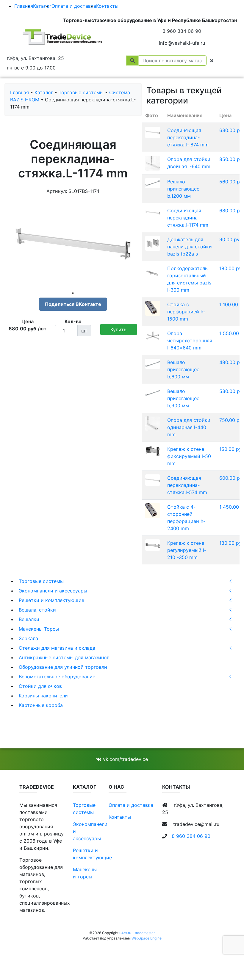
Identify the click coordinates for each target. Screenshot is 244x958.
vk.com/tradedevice (124, 759)
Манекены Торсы (39, 629)
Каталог (42, 6)
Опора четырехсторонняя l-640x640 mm (189, 340)
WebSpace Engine (147, 938)
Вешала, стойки (37, 610)
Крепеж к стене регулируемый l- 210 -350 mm (186, 550)
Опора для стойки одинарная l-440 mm (188, 427)
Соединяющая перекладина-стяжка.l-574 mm (187, 485)
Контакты (107, 6)
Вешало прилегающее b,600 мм (183, 369)
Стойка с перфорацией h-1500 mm (186, 311)
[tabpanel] (73, 244)
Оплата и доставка (73, 6)
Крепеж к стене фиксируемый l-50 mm (189, 456)
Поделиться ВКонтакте (73, 304)
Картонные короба (41, 705)
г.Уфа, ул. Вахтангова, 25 (35, 58)
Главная (23, 6)
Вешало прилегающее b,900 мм (183, 398)
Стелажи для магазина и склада (57, 648)
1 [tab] (73, 293)
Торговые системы (41, 581)
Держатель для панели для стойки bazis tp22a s (189, 246)
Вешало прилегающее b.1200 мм (183, 189)
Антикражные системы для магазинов (64, 657)
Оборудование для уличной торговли (63, 667)
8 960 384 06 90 (181, 31)
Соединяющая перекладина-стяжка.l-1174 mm (187, 218)
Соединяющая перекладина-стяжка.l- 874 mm (188, 137)
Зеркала (28, 638)
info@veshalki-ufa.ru (182, 43)
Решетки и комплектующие (51, 600)
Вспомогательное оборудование (57, 677)
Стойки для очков (40, 686)
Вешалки (29, 619)
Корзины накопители (43, 696)
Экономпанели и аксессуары (53, 591)
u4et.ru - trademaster (137, 933)
